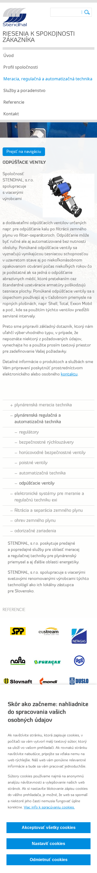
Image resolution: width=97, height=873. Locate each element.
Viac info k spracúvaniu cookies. (49, 808)
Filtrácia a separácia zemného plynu (48, 510)
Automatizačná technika (42, 473)
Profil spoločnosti (20, 67)
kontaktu (69, 374)
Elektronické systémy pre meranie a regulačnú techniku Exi (49, 497)
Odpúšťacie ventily (37, 483)
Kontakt (11, 114)
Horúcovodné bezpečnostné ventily (52, 453)
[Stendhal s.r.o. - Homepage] (15, 25)
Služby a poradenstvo (24, 90)
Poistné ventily (33, 463)
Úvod (8, 55)
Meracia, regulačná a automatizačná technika (47, 79)
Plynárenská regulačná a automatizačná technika (37, 418)
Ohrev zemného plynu (35, 521)
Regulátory (29, 432)
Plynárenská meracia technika (43, 405)
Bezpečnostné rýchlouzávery (46, 442)
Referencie (13, 102)
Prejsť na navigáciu (23, 152)
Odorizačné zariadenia (35, 531)
